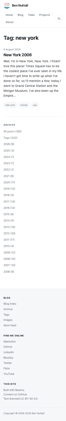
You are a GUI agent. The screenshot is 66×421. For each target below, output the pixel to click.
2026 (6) (9, 144)
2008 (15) (9, 259)
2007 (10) (9, 265)
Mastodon (10, 341)
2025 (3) (9, 150)
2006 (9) (9, 271)
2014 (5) (9, 220)
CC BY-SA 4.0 (28, 398)
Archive (8, 309)
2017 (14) (9, 201)
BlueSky (8, 357)
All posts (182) (13, 131)
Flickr (7, 368)
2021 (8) (9, 176)
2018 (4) (9, 195)
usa (35, 105)
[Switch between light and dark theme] (59, 18)
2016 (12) (9, 208)
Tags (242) (10, 137)
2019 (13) (9, 188)
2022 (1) (9, 169)
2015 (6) (9, 214)
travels (24, 105)
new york (10, 105)
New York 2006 (18, 54)
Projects (44, 15)
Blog (20, 15)
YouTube (9, 373)
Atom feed (10, 325)
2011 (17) (9, 239)
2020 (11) (9, 182)
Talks (31, 15)
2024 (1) (9, 157)
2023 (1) (9, 163)
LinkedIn (9, 352)
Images (8, 320)
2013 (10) (9, 227)
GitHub (8, 346)
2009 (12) (9, 252)
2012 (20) (9, 233)
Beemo (19, 390)
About (10, 22)
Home (9, 15)
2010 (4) (9, 246)
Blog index (10, 303)
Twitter (8, 363)
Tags (6, 314)
